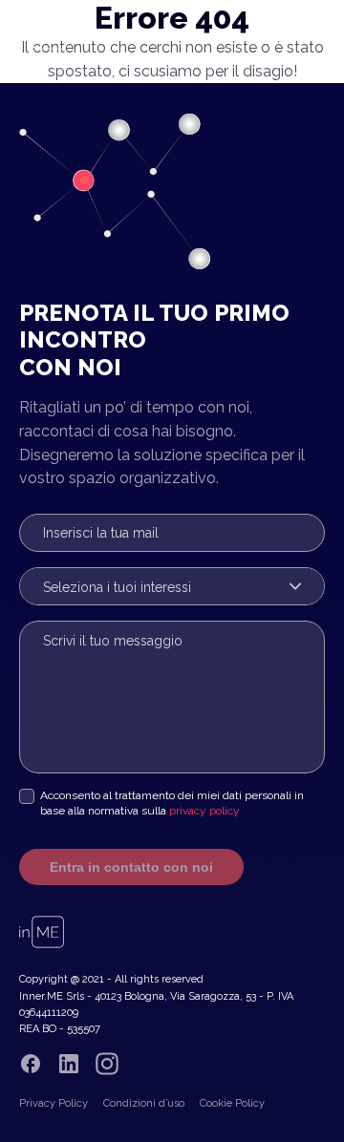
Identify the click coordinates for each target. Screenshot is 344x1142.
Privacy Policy (53, 1103)
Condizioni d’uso (143, 1103)
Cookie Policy (232, 1103)
